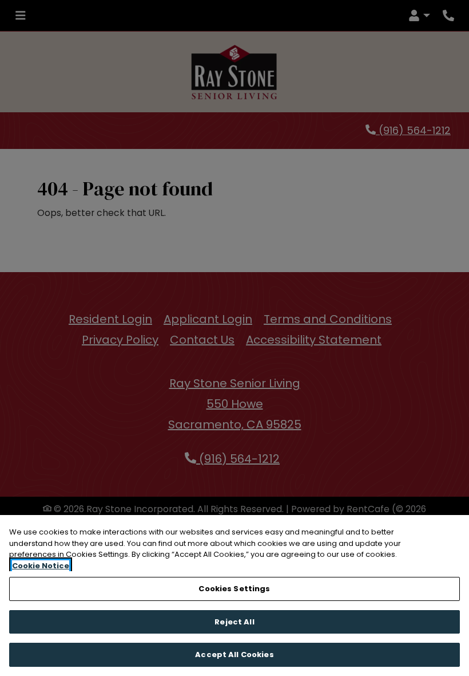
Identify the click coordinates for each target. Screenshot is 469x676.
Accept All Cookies (234, 654)
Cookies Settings (234, 588)
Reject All (234, 621)
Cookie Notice (40, 565)
